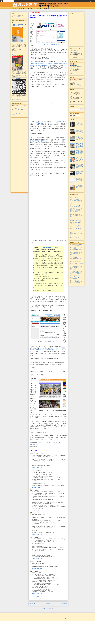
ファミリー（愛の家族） (77, 225)
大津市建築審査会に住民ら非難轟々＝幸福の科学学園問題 (79, 166)
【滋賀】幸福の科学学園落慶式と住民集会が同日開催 (79, 123)
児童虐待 (75, 257)
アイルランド (76, 280)
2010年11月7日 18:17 (37, 487)
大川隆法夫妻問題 (77, 85)
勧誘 (75, 261)
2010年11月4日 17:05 (37, 467)
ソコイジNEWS (73, 97)
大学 (79, 256)
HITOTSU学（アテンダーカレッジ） (57, 442)
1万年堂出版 (80, 263)
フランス (74, 283)
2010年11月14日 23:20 (37, 568)
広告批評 (77, 266)
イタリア (78, 281)
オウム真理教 (75, 197)
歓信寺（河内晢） (76, 199)
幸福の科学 (32, 444)
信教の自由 (75, 253)
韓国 (81, 281)
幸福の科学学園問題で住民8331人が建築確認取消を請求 (79, 173)
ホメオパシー (72, 259)
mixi (71, 264)
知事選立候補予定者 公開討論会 (52, 247)
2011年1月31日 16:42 (37, 593)
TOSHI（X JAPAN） (74, 278)
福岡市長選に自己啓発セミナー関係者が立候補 (43, 63)
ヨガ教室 (77, 272)
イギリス (73, 281)
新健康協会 (72, 210)
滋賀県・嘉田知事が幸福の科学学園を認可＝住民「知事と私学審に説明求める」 (79, 145)
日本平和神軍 (78, 220)
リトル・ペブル (76, 234)
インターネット (76, 264)
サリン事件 (74, 250)
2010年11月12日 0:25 (37, 558)
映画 (73, 266)
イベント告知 (80, 247)
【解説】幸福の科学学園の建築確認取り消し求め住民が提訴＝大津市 (79, 152)
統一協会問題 (76, 84)
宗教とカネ (74, 273)
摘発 (77, 249)
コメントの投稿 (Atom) (49, 608)
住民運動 (79, 261)
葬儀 (80, 273)
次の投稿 (32, 603)
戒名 (78, 273)
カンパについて (38, 8)
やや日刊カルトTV (16, 16)
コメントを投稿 (35, 596)
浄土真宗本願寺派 (77, 209)
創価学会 (77, 211)
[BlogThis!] (32, 446)
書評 (72, 267)
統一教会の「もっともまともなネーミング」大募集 (76, 81)
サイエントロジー (76, 205)
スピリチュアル (76, 271)
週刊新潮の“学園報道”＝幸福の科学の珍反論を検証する (79, 180)
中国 (79, 282)
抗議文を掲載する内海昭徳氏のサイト (51, 44)
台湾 (72, 282)
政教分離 (78, 252)
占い (76, 270)
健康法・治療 (78, 258)
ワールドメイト (76, 237)
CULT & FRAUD (20, 109)
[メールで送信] (30, 446)
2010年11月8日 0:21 (36, 510)
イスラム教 (73, 276)
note (17, 107)
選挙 (37, 444)
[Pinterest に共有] (36, 446)
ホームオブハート (74, 226)
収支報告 (45, 8)
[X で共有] (33, 446)
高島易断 (74, 214)
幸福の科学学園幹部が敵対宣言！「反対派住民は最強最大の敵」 (79, 159)
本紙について (21, 8)
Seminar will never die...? (21, 112)
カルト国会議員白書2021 (17, 78)
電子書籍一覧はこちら (16, 99)
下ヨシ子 (80, 277)
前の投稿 (64, 603)
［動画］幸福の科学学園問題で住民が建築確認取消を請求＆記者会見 (79, 138)
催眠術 (73, 272)
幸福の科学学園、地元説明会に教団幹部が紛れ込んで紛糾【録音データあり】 (79, 131)
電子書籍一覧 (29, 8)
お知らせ (77, 244)
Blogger (65, 618)
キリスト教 (80, 275)
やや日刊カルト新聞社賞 (75, 245)
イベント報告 (73, 248)
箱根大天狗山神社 (76, 222)
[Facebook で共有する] (34, 446)
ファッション (73, 268)
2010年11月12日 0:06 (37, 534)
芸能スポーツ (79, 267)
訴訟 (80, 249)
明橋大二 (75, 277)
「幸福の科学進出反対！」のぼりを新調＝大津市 (79, 186)
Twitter (16, 108)
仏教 (76, 275)
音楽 (75, 267)
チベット (75, 282)
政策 (82, 252)
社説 (81, 244)
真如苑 (73, 211)
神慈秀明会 (77, 210)
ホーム (14, 8)
